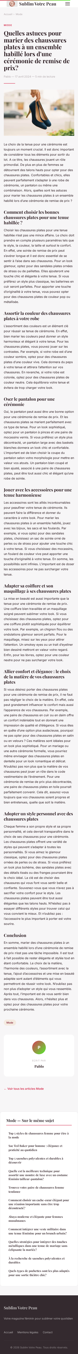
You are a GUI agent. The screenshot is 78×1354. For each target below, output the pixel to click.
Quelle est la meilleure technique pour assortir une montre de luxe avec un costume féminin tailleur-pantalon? (38, 1175)
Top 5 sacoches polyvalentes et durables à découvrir (36, 1160)
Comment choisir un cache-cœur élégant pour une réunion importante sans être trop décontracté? (39, 1204)
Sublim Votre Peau (37, 4)
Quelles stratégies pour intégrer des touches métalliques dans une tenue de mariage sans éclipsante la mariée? (38, 1246)
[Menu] (67, 4)
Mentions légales (27, 1332)
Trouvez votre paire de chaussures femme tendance (36, 1189)
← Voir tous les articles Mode (24, 1088)
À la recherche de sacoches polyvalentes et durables (37, 1260)
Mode (19, 14)
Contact (48, 1332)
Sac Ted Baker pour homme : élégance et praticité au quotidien (35, 1148)
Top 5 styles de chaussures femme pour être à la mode (39, 1135)
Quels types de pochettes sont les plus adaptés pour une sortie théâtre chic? (39, 1273)
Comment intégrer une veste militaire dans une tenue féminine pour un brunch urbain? (38, 1231)
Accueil (8, 14)
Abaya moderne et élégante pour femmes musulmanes (36, 1219)
